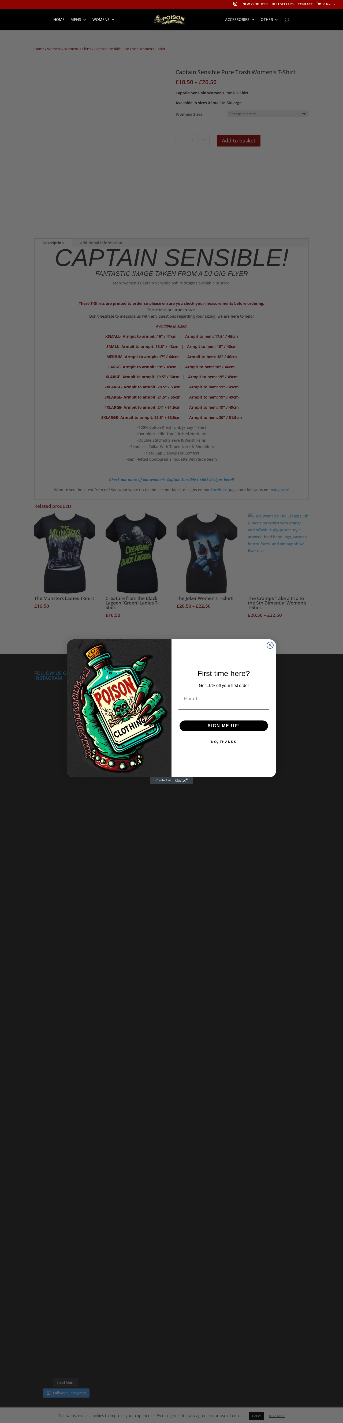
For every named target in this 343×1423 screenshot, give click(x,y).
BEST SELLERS (283, 4)
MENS (75, 20)
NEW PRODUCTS (255, 4)
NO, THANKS (224, 742)
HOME (59, 20)
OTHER (267, 20)
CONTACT (305, 4)
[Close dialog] (270, 645)
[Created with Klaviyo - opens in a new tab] (171, 780)
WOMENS (101, 20)
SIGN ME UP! (224, 725)
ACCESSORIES (237, 20)
